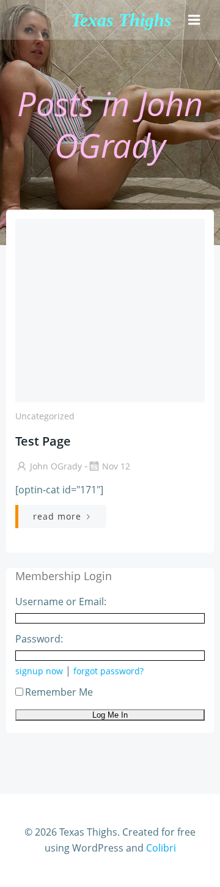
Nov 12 (116, 466)
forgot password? (108, 671)
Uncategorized (45, 416)
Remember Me (59, 692)
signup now (39, 671)
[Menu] (194, 20)
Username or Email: (60, 601)
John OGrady (56, 466)
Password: (39, 639)
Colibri (161, 848)
